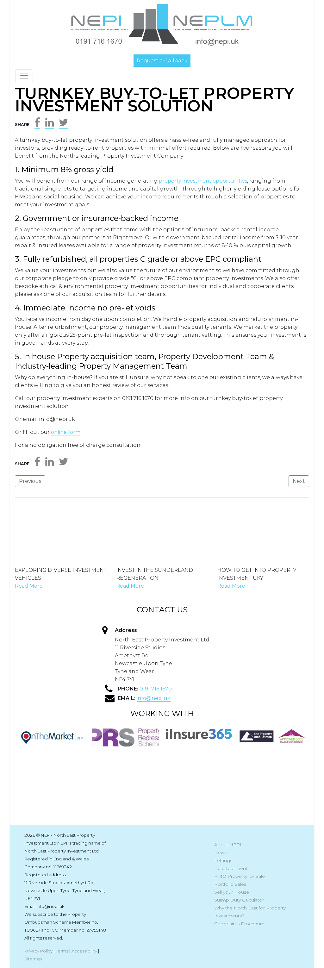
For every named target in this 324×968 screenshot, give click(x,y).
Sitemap (33, 958)
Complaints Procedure (239, 924)
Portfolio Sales (230, 884)
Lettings (223, 860)
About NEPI (227, 844)
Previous (30, 481)
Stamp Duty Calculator (239, 900)
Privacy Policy (38, 950)
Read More (29, 586)
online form (65, 432)
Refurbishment (230, 868)
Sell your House (231, 892)
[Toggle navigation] (24, 75)
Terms (62, 950)
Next (299, 481)
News (220, 852)
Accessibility (84, 950)
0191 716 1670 (156, 689)
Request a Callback (162, 61)
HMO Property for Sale (239, 876)
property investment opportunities (203, 181)
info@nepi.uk (154, 698)
